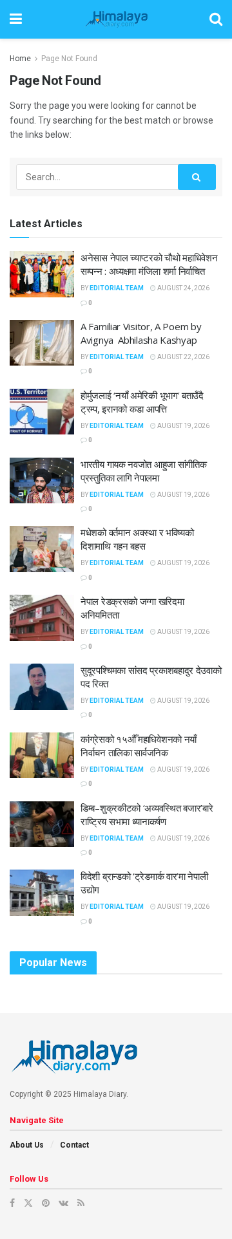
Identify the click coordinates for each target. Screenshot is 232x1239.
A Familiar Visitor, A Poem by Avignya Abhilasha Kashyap (141, 333)
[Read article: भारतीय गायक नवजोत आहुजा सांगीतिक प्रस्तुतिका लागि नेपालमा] (42, 481)
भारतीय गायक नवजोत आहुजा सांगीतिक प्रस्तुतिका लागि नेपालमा (143, 471)
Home (20, 58)
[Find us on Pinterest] (46, 1203)
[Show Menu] (16, 19)
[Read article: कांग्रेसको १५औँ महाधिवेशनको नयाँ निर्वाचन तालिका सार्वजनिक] (42, 755)
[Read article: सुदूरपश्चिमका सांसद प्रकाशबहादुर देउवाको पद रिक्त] (42, 687)
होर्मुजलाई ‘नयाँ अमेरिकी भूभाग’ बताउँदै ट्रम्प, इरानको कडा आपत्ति (142, 402)
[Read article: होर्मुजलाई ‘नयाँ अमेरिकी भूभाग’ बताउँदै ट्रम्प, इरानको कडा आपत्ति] (42, 412)
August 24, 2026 (182, 288)
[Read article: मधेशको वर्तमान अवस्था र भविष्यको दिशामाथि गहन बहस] (42, 549)
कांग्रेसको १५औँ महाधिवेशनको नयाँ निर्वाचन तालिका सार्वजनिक (139, 745)
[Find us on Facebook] (12, 1203)
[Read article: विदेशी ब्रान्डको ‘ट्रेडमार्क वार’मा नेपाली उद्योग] (42, 893)
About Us (27, 1145)
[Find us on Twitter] (28, 1203)
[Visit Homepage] (116, 19)
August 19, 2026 (182, 425)
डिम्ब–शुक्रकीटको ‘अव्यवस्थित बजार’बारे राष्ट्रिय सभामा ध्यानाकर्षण (147, 814)
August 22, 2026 (182, 356)
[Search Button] (215, 19)
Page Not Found (69, 58)
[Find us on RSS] (80, 1203)
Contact (74, 1145)
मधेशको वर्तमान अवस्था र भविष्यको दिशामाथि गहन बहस (137, 539)
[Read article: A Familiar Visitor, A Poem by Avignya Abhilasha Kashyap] (42, 343)
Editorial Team (117, 288)
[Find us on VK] (63, 1203)
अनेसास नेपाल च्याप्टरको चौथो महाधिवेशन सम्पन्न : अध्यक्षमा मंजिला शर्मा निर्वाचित (149, 264)
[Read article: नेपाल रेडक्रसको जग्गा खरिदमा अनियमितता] (42, 618)
